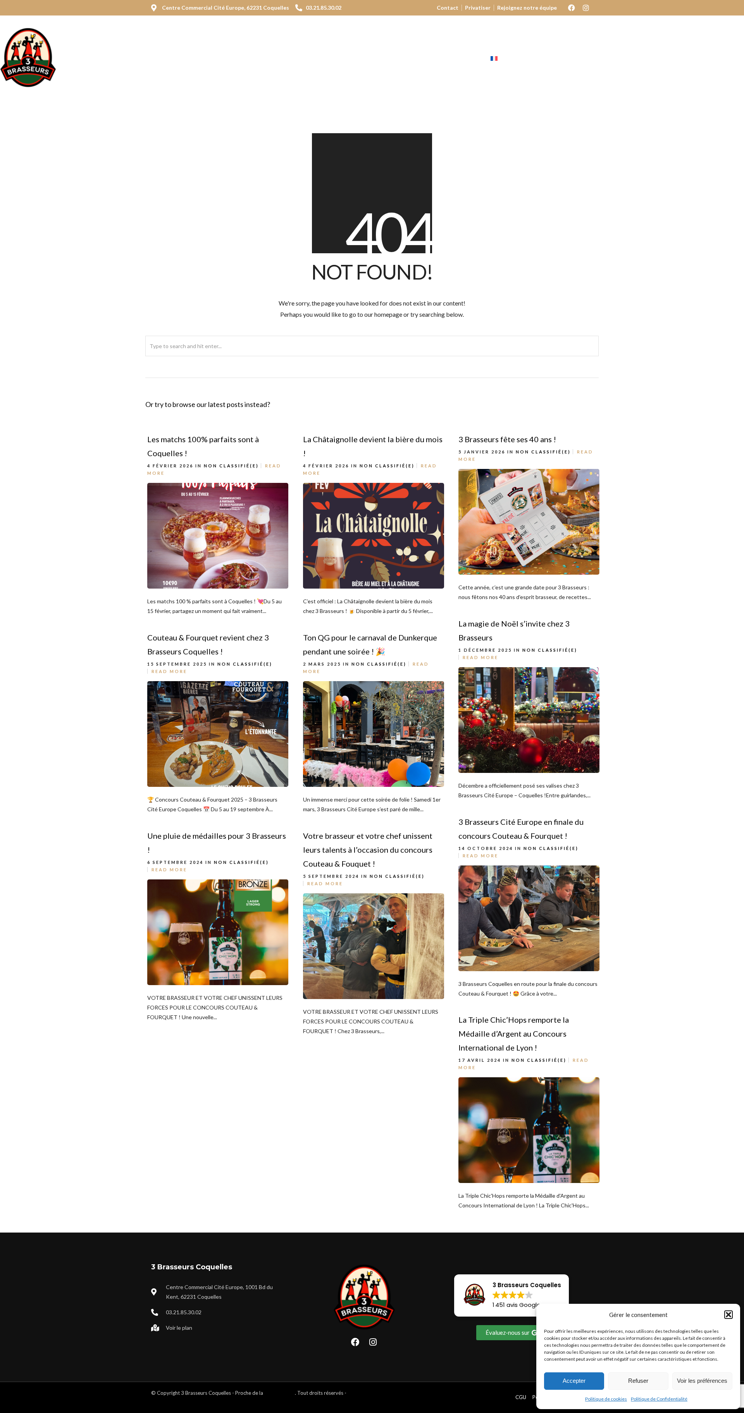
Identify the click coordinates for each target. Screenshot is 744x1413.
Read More (480, 657)
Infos (459, 58)
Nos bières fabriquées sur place (322, 58)
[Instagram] (586, 8)
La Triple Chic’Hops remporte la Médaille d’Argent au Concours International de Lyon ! (513, 1033)
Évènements (413, 58)
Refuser (638, 1380)
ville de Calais (279, 1393)
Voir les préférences (702, 1380)
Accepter (574, 1380)
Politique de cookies (606, 1399)
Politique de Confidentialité (659, 1399)
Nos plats (237, 58)
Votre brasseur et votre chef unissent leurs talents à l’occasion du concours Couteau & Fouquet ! (367, 849)
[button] (728, 1315)
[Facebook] (572, 8)
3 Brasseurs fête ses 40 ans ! (507, 439)
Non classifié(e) (231, 465)
